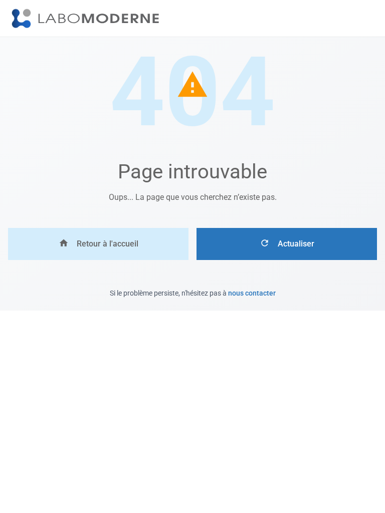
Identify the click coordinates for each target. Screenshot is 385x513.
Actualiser (296, 243)
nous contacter (252, 293)
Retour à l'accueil (107, 243)
